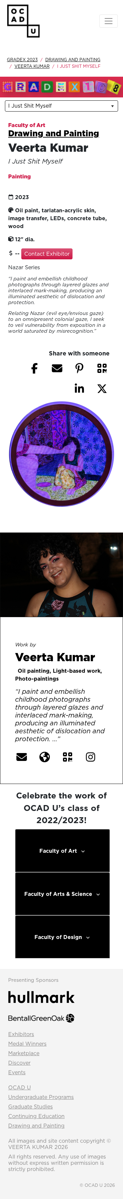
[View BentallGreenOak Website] (41, 1017)
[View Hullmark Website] (41, 996)
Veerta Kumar (32, 66)
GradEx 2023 (22, 60)
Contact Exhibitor (47, 253)
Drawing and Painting (72, 60)
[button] (102, 368)
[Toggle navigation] (108, 21)
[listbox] (61, 106)
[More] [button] (75, 739)
